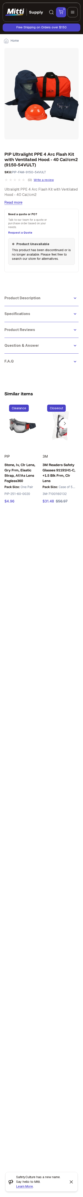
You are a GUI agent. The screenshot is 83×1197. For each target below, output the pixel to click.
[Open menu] (73, 12)
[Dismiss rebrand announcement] (71, 1181)
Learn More (24, 1186)
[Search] (51, 12)
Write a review (44, 180)
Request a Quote (20, 232)
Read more (13, 202)
